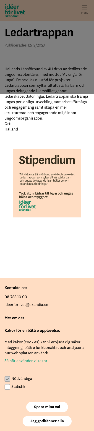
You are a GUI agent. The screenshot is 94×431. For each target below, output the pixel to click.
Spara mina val (47, 407)
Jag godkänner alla (47, 421)
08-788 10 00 (16, 297)
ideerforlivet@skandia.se (26, 305)
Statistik (18, 387)
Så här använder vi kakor (26, 361)
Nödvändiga (21, 379)
